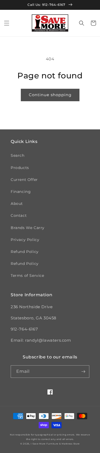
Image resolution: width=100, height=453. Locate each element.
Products (20, 167)
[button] (7, 23)
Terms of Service (27, 275)
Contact (19, 215)
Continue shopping (50, 94)
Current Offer (24, 179)
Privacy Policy (25, 239)
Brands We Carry (28, 227)
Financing (21, 191)
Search (18, 155)
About (17, 203)
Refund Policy (25, 251)
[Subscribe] (83, 371)
